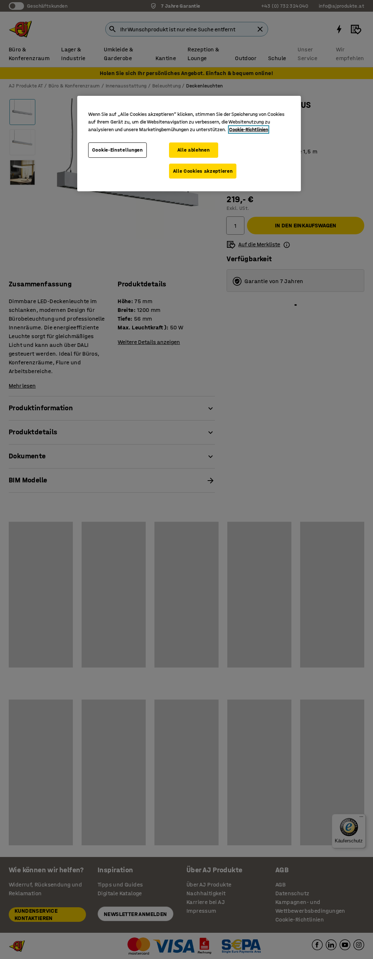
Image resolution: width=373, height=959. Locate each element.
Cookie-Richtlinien (248, 129)
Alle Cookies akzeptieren (203, 171)
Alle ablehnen (193, 150)
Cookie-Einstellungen (117, 150)
